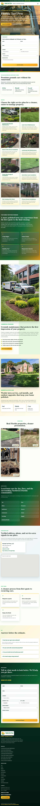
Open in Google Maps (6, 794)
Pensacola (23, 505)
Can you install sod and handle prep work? (13, 652)
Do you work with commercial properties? (13, 647)
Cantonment (4, 512)
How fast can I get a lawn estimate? (11, 640)
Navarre (23, 509)
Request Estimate (5, 797)
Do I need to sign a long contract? (11, 656)
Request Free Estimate (6, 24)
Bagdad (22, 516)
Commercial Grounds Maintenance (7, 124)
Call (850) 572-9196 (17, 24)
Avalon (22, 512)
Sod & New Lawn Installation (29, 175)
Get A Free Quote (20, 64)
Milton (3, 505)
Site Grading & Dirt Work (8, 199)
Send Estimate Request (20, 720)
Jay (2, 502)
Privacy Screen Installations (29, 199)
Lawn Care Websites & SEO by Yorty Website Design (10, 804)
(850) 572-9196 (27, 0)
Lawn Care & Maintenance (28, 124)
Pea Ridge (4, 516)
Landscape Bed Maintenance (29, 150)
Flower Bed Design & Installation (7, 175)
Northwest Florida (5, 519)
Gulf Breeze (4, 509)
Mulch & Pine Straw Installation (10, 149)
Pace (22, 502)
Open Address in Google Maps (8, 550)
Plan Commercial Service (6, 348)
